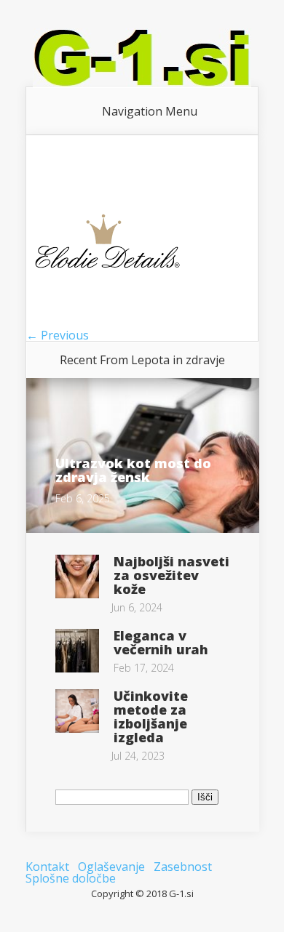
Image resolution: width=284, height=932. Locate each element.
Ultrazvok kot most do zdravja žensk (133, 470)
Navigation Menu (149, 111)
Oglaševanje (111, 867)
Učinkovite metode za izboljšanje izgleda (151, 716)
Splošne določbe (70, 878)
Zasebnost (183, 867)
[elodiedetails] (108, 324)
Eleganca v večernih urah (161, 642)
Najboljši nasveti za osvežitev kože (171, 575)
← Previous (57, 335)
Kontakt (47, 867)
